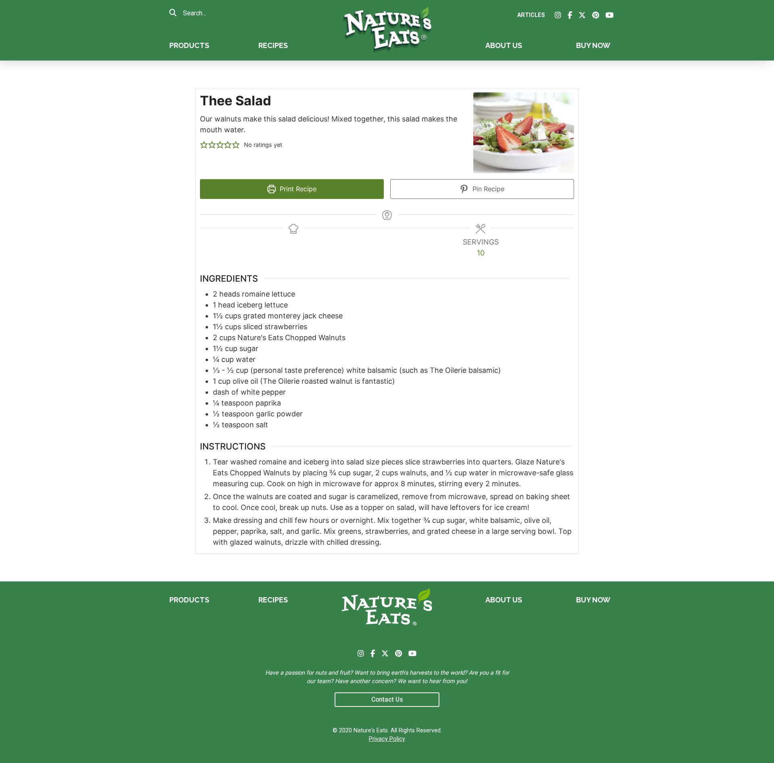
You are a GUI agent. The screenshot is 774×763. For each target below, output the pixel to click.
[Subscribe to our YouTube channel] (609, 15)
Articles (531, 15)
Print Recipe (297, 189)
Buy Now (593, 45)
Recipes (273, 45)
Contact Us (387, 699)
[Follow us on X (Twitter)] (582, 15)
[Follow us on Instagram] (557, 15)
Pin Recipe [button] (487, 189)
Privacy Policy (387, 739)
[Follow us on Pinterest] (595, 15)
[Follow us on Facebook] (569, 15)
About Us (503, 45)
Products (189, 45)
